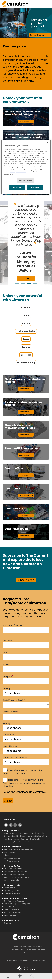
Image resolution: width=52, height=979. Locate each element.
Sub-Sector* (8, 734)
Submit (8, 800)
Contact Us (9, 907)
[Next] (48, 246)
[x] (11, 825)
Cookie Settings (35, 946)
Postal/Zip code (10, 711)
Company (8, 676)
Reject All (17, 188)
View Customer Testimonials (16, 877)
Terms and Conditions (15, 792)
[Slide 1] (17, 283)
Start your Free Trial (12, 912)
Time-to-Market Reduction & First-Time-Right (24, 833)
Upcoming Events (11, 890)
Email (6, 652)
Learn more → (26, 278)
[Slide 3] (29, 283)
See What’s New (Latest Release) (18, 849)
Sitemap (28, 953)
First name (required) (13, 625)
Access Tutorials (11, 880)
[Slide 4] (34, 283)
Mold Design (9, 852)
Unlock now (37, 35)
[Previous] (3, 246)
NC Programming (11, 861)
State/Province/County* (14, 700)
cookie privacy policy (18, 172)
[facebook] (15, 825)
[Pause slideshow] (49, 206)
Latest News (9, 887)
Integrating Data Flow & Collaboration (20, 842)
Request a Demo (11, 909)
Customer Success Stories (15, 871)
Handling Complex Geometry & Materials (22, 839)
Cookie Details (17, 950)
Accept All (35, 188)
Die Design (8, 855)
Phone (6, 664)
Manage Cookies (25, 181)
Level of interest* (10, 746)
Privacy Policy (38, 792)
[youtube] (6, 825)
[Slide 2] (23, 283)
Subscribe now (26, 580)
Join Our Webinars (12, 893)
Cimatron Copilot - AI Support (17, 904)
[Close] (47, 142)
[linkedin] (20, 825)
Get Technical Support (14, 901)
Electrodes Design (12, 858)
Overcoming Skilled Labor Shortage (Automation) (26, 836)
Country (7, 688)
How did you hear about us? (15, 757)
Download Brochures (13, 868)
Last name (8, 639)
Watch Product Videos (14, 874)
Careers (7, 923)
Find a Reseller (10, 915)
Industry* (7, 723)
